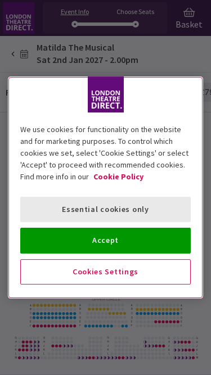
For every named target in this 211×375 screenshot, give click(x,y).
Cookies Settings (105, 271)
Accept (105, 240)
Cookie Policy (118, 176)
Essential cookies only (105, 209)
